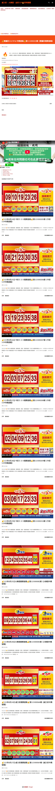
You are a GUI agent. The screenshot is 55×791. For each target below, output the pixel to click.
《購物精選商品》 (33, 8)
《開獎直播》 (18, 8)
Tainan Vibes (6, 171)
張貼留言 (4, 115)
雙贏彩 (14, 103)
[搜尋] (49, 2)
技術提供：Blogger (28, 787)
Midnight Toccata (7, 170)
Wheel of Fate (6, 172)
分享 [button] (51, 103)
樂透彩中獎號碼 (9, 103)
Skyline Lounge (6, 175)
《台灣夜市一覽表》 (50, 8)
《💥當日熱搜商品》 (4, 33)
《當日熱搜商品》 (42, 8)
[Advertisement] (27, 22)
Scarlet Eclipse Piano (8, 173)
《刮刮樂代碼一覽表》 (9, 8)
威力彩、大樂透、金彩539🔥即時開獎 (16, 3)
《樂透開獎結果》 (25, 8)
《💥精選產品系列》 (14, 33)
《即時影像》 (3, 10)
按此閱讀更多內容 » (49, 235)
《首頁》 (2, 8)
